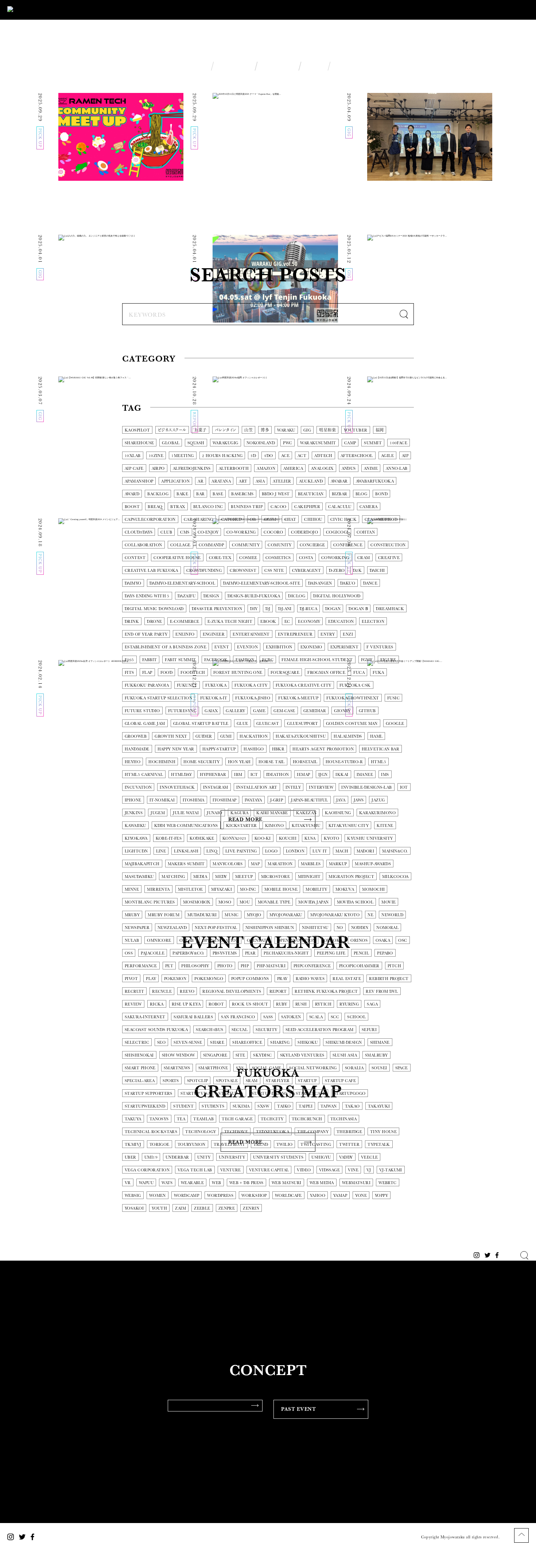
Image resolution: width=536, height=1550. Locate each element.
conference (347, 545)
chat (290, 519)
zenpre (226, 1208)
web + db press (246, 1182)
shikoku (308, 1042)
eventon (247, 647)
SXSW (263, 1106)
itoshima (194, 800)
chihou (313, 519)
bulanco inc (208, 506)
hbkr (278, 749)
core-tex (220, 557)
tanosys (159, 1119)
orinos (359, 940)
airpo (158, 468)
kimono (274, 825)
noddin (360, 927)
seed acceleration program (320, 1029)
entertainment (251, 634)
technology (200, 1131)
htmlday (181, 774)
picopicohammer (359, 966)
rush (301, 1004)
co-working (241, 532)
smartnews (177, 1068)
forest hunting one (238, 672)
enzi (348, 634)
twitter (349, 1144)
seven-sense (188, 1042)
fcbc (267, 659)
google (395, 723)
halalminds (348, 736)
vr (128, 1182)
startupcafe (311, 1093)
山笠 (248, 430)
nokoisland (260, 443)
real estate (347, 978)
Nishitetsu (315, 927)
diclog (296, 596)
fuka (378, 672)
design (211, 596)
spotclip (197, 1080)
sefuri (369, 1029)
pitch (394, 966)
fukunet (187, 685)
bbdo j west (276, 494)
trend (260, 1144)
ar (200, 481)
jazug (378, 800)
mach (342, 851)
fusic (393, 698)
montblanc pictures (150, 902)
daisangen (320, 583)
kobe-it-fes (169, 838)
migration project (351, 876)
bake (182, 494)
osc (402, 940)
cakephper (307, 506)
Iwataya (253, 800)
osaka (383, 940)
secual (240, 1029)
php (245, 966)
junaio (214, 813)
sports (171, 1080)
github (367, 710)
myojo (254, 915)
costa (306, 557)
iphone (133, 800)
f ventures (379, 647)
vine (353, 1170)
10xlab (133, 455)
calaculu (339, 506)
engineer (214, 634)
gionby (342, 710)
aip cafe (134, 468)
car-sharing (198, 519)
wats (167, 1182)
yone (361, 1195)
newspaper (137, 927)
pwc (287, 443)
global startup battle (201, 723)
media (200, 876)
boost (132, 506)
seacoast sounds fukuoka (156, 1029)
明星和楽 (327, 430)
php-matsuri (271, 966)
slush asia (345, 1055)
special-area (140, 1080)
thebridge (349, 1131)
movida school (355, 902)
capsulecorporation (150, 519)
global (170, 443)
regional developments (231, 991)
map (255, 864)
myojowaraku (285, 915)
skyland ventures (302, 1055)
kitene (385, 825)
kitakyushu (306, 825)
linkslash (186, 851)
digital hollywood (336, 596)
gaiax (211, 710)
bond (381, 494)
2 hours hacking (222, 455)
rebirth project (389, 978)
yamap (340, 1195)
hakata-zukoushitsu (301, 736)
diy (253, 608)
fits (129, 672)
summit (373, 443)
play (151, 978)
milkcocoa (395, 876)
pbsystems (225, 953)
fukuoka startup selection (158, 698)
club (166, 532)
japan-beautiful (309, 800)
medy (221, 876)
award (132, 494)
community (246, 545)
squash (196, 443)
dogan (333, 608)
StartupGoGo (350, 1093)
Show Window (178, 1055)
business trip (247, 506)
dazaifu (186, 596)
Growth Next (171, 736)
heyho (132, 762)
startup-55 (230, 1093)
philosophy (195, 966)
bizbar (339, 494)
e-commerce (184, 621)
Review (133, 1004)
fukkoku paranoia (147, 685)
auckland (311, 481)
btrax (177, 506)
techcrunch (307, 1119)
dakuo (347, 583)
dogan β (358, 608)
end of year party (146, 634)
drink (132, 621)
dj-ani (285, 608)
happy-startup (219, 749)
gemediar (314, 710)
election (373, 621)
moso (225, 902)
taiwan (329, 1106)
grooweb (136, 736)
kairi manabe (272, 813)
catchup (231, 519)
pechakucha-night (286, 953)
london (295, 851)
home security (201, 762)
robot (216, 1004)
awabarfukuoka (375, 481)
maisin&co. (395, 851)
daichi (377, 570)
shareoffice (247, 1042)
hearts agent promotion (323, 749)
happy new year (176, 749)
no (340, 927)
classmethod (381, 519)
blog (362, 494)
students (213, 1106)
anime (371, 468)
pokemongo (208, 978)
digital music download (154, 608)
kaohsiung (338, 813)
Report (184, 379)
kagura (239, 813)
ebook (268, 621)
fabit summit (180, 659)
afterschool (357, 455)
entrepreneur (295, 634)
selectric (137, 1042)
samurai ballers (193, 1017)
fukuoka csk (355, 685)
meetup (244, 876)
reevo (187, 991)
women (157, 1195)
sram (252, 1080)
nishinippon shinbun (269, 927)
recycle (162, 991)
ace (285, 455)
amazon (266, 468)
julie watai (186, 813)
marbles (311, 864)
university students (278, 1157)
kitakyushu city (349, 825)
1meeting (182, 455)
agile (387, 455)
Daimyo (133, 583)
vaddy (346, 1157)
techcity (272, 1119)
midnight (309, 876)
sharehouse (139, 443)
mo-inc (248, 889)
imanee (365, 774)
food (166, 672)
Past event (298, 1409)
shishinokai (139, 1055)
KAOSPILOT (137, 430)
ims (385, 774)
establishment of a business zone (165, 647)
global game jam (145, 723)
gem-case (284, 710)
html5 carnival (144, 774)
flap (147, 672)
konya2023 (234, 838)
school (356, 1017)
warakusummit (318, 443)
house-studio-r (344, 762)
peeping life (331, 953)
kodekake (202, 838)
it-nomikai (162, 800)
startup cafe (340, 1080)
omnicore (159, 940)
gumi (226, 736)
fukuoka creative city (303, 685)
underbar (177, 1157)
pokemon (175, 978)
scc (335, 1017)
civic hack (343, 519)
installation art (256, 787)
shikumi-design (344, 1042)
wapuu (146, 1182)
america (293, 468)
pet (169, 966)
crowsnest (243, 570)
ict (254, 774)
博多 (265, 430)
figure (388, 659)
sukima (241, 1106)
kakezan (306, 813)
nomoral (387, 927)
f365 (129, 659)
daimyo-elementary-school (182, 583)
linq (211, 851)
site (240, 1055)
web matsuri (287, 1182)
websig (133, 1195)
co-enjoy (208, 532)
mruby (132, 915)
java (341, 800)
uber (130, 1157)
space (401, 1068)
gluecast (267, 723)
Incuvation (138, 787)
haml (376, 736)
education (341, 621)
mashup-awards (373, 864)
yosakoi (134, 1208)
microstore (275, 876)
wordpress (220, 1195)
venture (230, 1170)
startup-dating (270, 1093)
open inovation (220, 940)
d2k (357, 570)
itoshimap (225, 800)
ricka (157, 1004)
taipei (305, 1106)
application (175, 481)
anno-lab (397, 468)
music (231, 915)
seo (161, 1042)
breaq (155, 506)
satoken (291, 1017)
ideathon (277, 774)
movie (388, 902)
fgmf (367, 659)
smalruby (376, 1055)
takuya (133, 1119)
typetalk (379, 1144)
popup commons (250, 978)
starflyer (278, 1080)
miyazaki (221, 889)
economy (309, 621)
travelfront (229, 1144)
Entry (328, 634)
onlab (186, 940)
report (278, 991)
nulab (132, 940)
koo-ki (263, 838)
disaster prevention (217, 608)
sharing (280, 1042)
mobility (316, 889)
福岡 (380, 430)
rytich (323, 1004)
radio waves (310, 978)
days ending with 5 (147, 596)
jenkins (134, 813)
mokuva (344, 889)
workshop (254, 1195)
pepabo (385, 953)
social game (266, 1068)
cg (253, 519)
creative (389, 557)
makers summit (186, 864)
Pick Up (139, 379)
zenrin (251, 1208)
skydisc (262, 1055)
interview (321, 787)
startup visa (195, 1093)
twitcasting (315, 1144)
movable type (274, 902)
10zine (156, 455)
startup (307, 1080)
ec (287, 621)
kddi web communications (186, 825)
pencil (361, 953)
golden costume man (352, 723)
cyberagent (306, 570)
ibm (238, 774)
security (266, 1029)
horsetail (305, 762)
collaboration (143, 545)
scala (316, 1017)
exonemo (311, 647)
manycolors (227, 864)
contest (135, 557)
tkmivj (133, 1144)
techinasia (343, 1119)
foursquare (285, 672)
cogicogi (337, 532)
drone (154, 621)
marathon (280, 864)
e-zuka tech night (229, 621)
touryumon (192, 1144)
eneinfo (184, 634)
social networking (313, 1068)
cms (184, 532)
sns (240, 1068)
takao (352, 1106)
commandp (211, 545)
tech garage (237, 1119)
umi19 (151, 1157)
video (304, 1170)
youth (159, 1208)
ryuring (349, 1004)
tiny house (383, 1131)
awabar (339, 481)
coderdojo (304, 532)
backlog (157, 494)
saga (372, 1004)
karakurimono (377, 813)
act (302, 455)
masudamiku (139, 876)
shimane (380, 1042)
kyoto (331, 838)
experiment (344, 647)
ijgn (323, 774)
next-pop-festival (216, 927)
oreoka (333, 940)
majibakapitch (142, 864)
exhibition (279, 647)
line (161, 851)
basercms (242, 494)
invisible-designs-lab (366, 787)
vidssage (329, 1170)
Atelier (282, 481)
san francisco (238, 1017)
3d (253, 455)
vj (368, 1170)
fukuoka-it (213, 698)
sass (268, 1017)
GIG (222, 379)
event (221, 647)
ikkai (341, 774)
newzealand (172, 927)
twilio (284, 1144)
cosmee (248, 557)
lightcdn (136, 851)
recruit (134, 991)
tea (181, 1119)
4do (268, 455)
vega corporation (147, 1170)
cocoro (273, 532)
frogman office (326, 672)
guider (203, 736)
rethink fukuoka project (326, 991)
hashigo (254, 749)
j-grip (276, 800)
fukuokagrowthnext (352, 698)
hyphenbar (213, 774)
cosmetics (278, 557)
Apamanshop (139, 481)
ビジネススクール (172, 430)
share (217, 1042)
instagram (215, 787)
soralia (354, 1068)
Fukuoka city (250, 685)
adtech (323, 455)
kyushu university (370, 838)
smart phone (140, 1068)
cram (363, 557)
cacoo (278, 506)
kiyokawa (136, 838)
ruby (281, 1004)
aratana (221, 481)
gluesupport (302, 723)
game (259, 710)
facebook (216, 659)
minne (132, 889)
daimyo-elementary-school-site (261, 583)
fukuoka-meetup (298, 698)
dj (267, 608)
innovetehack (177, 787)
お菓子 (200, 430)
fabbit (149, 659)
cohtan (366, 532)
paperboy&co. (188, 953)
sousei (379, 1068)
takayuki (379, 1106)
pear (250, 953)
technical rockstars (151, 1131)
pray (282, 978)
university (232, 1157)
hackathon (254, 736)
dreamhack (390, 608)
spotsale (227, 1080)
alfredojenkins (192, 468)
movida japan (313, 902)
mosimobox (196, 902)
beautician (311, 494)
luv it (319, 851)
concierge (312, 545)
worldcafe (288, 1195)
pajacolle (152, 953)
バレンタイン (226, 430)
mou (245, 902)
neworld (392, 915)
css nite (274, 570)
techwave (236, 1131)
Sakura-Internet (145, 1017)
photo (225, 966)
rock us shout (250, 1004)
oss (129, 953)
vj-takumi (390, 1170)
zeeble (202, 1208)
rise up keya (186, 1004)
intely (293, 787)
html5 (378, 762)
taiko (284, 1106)
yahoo (317, 1195)
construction (387, 545)
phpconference (312, 966)
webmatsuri (356, 1182)
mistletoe (190, 889)
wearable (192, 1182)
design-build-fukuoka (254, 596)
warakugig (225, 443)
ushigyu (321, 1157)
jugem (158, 813)
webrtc (387, 1182)
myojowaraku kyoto (335, 915)
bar (200, 494)
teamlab (203, 1119)
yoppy (381, 1195)
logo (271, 851)
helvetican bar (380, 749)
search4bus (209, 1029)
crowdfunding (204, 570)
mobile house (281, 889)
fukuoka (215, 685)
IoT (404, 787)
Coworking (335, 557)
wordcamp (186, 1195)
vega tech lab (195, 1170)
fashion (245, 659)
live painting (241, 851)
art (243, 481)
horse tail (271, 762)
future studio (142, 710)
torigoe (159, 1144)
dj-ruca (308, 608)
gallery (235, 710)
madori (365, 851)
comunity (280, 545)
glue (242, 723)
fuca (359, 672)
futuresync (182, 710)
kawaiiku (135, 825)
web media (322, 1182)
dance (370, 583)
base (218, 494)
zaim (180, 1208)
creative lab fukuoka (151, 570)
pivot (131, 978)
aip (405, 455)
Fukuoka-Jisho (252, 698)
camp (350, 443)
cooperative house (177, 557)
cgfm (270, 519)
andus (349, 468)
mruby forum (163, 915)
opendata (258, 940)
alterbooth (234, 468)
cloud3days (138, 532)
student (183, 1106)
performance (141, 966)
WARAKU (286, 430)
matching (173, 876)
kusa (310, 838)
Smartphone (213, 1068)
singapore (215, 1055)
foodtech (192, 672)
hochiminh (161, 762)
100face (398, 443)
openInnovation (296, 940)
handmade (137, 749)
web (216, 1182)
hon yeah (239, 762)
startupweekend (145, 1106)
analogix (322, 468)
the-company (313, 1131)
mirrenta (158, 889)
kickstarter (241, 825)
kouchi (288, 838)
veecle (369, 1157)
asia (260, 481)
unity (204, 1157)
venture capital (269, 1170)
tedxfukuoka (272, 1131)
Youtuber (356, 430)
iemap (303, 774)
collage (180, 545)
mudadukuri (202, 915)
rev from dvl (382, 991)
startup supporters (148, 1093)
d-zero (337, 570)
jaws (359, 800)
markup (338, 864)
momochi (373, 889)
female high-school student (317, 659)
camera (369, 506)
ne (370, 915)
